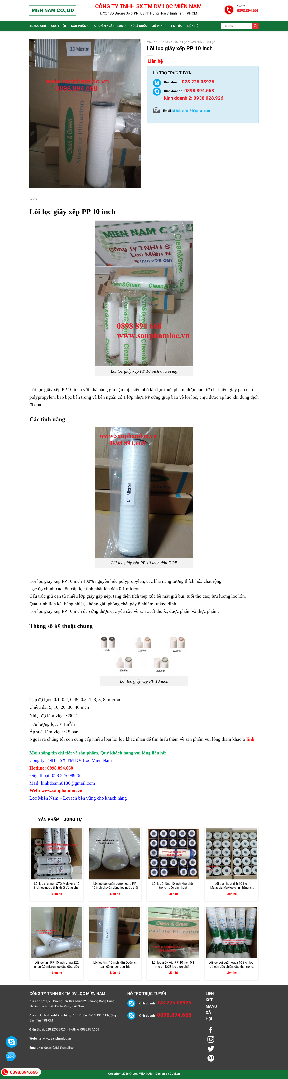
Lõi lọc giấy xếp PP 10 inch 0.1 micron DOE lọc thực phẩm (173, 965)
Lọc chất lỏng (192, 42)
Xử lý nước (139, 26)
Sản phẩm (78, 26)
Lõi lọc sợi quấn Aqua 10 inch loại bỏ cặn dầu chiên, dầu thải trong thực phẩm (231, 965)
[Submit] (255, 26)
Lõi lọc (210, 42)
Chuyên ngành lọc (108, 26)
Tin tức (176, 26)
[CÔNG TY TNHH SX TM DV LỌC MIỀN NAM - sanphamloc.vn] (52, 10)
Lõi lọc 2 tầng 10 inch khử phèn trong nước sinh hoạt (173, 886)
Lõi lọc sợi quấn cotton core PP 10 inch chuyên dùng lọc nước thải (115, 886)
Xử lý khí (158, 26)
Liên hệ (192, 26)
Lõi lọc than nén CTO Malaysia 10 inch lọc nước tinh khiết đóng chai (56, 886)
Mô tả (33, 199)
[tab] (33, 199)
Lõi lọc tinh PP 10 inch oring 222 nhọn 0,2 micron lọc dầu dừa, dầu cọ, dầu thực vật (56, 965)
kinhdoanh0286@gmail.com (57, 1048)
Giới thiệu (58, 26)
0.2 (65, 699)
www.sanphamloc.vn (57, 1038)
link (250, 739)
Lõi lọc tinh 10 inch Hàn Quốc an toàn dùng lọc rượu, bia (115, 965)
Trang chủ (37, 26)
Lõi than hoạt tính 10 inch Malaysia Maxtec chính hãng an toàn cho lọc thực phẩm (231, 886)
